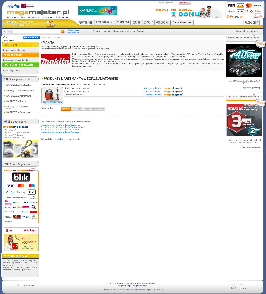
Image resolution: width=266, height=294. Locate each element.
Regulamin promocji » (252, 87)
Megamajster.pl (47, 38)
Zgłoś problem (238, 288)
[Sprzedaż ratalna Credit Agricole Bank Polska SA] (97, 13)
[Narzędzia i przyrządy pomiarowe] (123, 22)
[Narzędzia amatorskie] (83, 22)
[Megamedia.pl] (20, 158)
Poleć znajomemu (25, 285)
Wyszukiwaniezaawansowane (73, 31)
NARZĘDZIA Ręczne (16, 101)
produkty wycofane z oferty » (68, 139)
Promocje (65, 108)
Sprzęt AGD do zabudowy (17, 132)
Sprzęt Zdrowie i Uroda (15, 137)
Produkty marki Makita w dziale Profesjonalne (63, 127)
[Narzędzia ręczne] (136, 22)
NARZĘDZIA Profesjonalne (20, 90)
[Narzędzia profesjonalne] (104, 22)
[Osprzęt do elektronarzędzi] (148, 22)
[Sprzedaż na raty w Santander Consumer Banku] (21, 250)
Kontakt (106, 31)
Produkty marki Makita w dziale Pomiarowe (61, 132)
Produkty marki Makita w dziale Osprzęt (60, 129)
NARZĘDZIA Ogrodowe (18, 112)
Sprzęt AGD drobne (14, 135)
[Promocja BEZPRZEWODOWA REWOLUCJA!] (244, 75)
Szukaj (8, 31)
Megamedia (185, 2)
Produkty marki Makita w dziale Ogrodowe (61, 125)
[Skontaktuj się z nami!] (51, 23)
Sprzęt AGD (10, 130)
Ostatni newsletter (247, 31)
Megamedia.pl (124, 285)
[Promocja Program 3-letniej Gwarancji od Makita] (244, 134)
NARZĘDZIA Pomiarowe (18, 96)
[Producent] (253, 22)
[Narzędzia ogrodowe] (163, 22)
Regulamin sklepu (124, 31)
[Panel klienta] (31, 37)
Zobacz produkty (153, 88)
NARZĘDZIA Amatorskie (18, 85)
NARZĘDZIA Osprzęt (17, 107)
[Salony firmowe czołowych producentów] (182, 22)
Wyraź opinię (238, 284)
